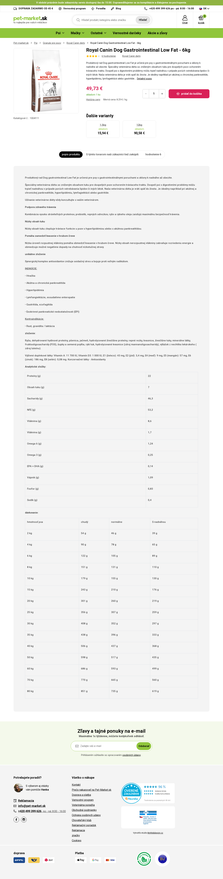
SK (204, 8)
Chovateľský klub (81, 820)
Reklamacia (78, 830)
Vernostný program (83, 800)
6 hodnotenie (109, 56)
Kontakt (76, 784)
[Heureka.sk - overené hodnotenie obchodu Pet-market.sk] (148, 793)
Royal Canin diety (76, 43)
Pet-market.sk (21, 43)
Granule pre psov (52, 43)
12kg (139, 124)
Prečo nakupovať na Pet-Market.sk (91, 789)
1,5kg (103, 124)
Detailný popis (144, 78)
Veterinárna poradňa (83, 805)
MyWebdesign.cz (155, 833)
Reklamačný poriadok (84, 825)
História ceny (93, 99)
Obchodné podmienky (84, 810)
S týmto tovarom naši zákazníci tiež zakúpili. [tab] (112, 154)
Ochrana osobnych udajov (86, 815)
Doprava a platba (81, 794)
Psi (35, 43)
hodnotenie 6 (153, 154)
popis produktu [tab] (71, 154)
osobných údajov (131, 755)
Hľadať (143, 19)
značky (76, 835)
